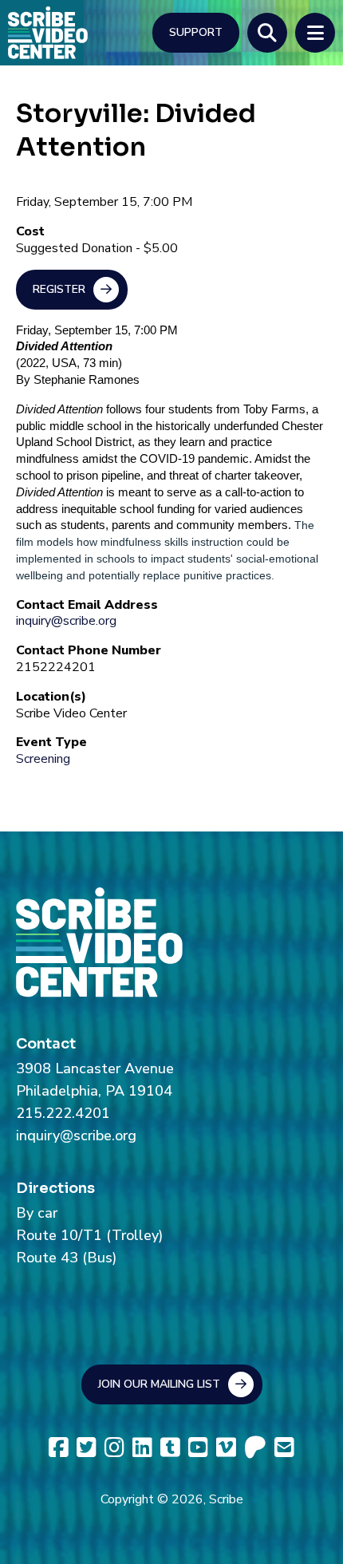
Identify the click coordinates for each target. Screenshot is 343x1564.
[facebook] (59, 1447)
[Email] (284, 1447)
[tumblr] (170, 1447)
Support (196, 32)
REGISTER (59, 289)
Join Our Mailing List (159, 1384)
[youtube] (198, 1447)
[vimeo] (226, 1447)
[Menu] (315, 33)
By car (36, 1212)
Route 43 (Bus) (66, 1257)
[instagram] (114, 1447)
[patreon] (255, 1447)
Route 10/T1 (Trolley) (89, 1235)
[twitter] (87, 1447)
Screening (43, 759)
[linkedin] (142, 1447)
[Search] (267, 33)
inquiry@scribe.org (66, 621)
